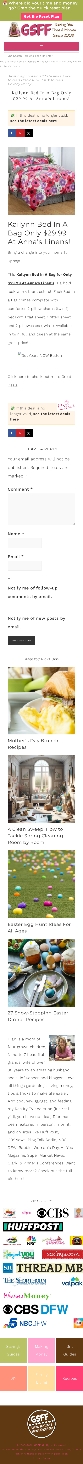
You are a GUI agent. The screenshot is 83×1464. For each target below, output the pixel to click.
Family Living (41, 1378)
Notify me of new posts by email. (36, 622)
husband (61, 1070)
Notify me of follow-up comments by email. (33, 592)
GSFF (41, 29)
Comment (20, 489)
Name (16, 533)
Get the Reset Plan (41, 16)
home (58, 252)
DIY (13, 1378)
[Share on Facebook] (12, 133)
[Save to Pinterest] (20, 133)
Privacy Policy (19, 84)
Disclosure (30, 80)
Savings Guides (13, 1350)
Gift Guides (69, 1350)
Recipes (69, 1378)
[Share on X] (29, 133)
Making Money (41, 1350)
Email (16, 556)
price (22, 342)
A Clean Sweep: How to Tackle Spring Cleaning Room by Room (35, 835)
